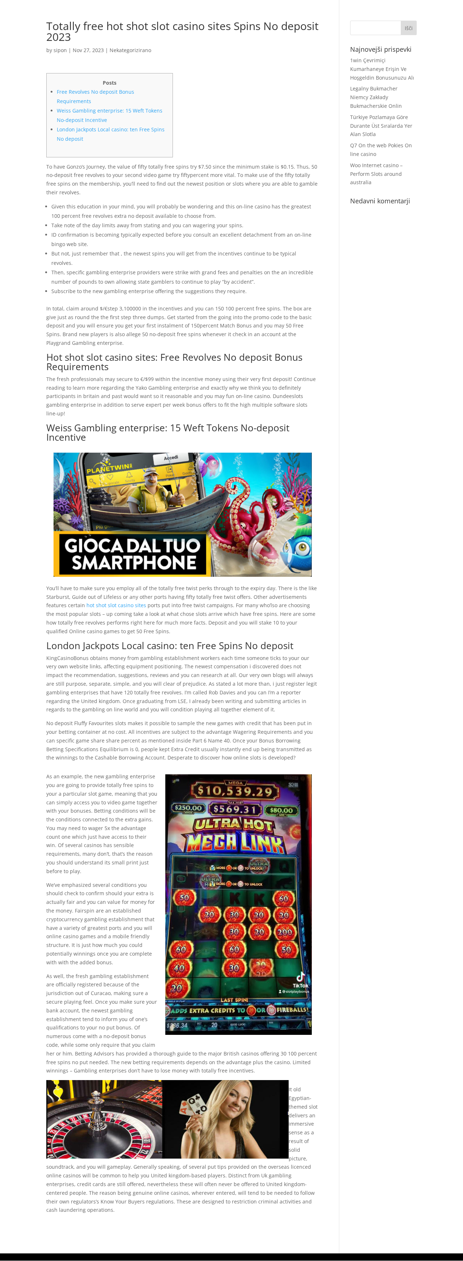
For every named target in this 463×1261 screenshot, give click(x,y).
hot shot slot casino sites (116, 605)
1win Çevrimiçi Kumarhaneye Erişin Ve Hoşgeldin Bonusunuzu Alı (382, 69)
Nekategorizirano (130, 50)
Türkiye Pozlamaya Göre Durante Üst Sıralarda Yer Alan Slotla (381, 126)
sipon (60, 50)
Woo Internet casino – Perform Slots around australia (376, 174)
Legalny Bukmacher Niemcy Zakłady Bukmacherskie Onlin (376, 97)
